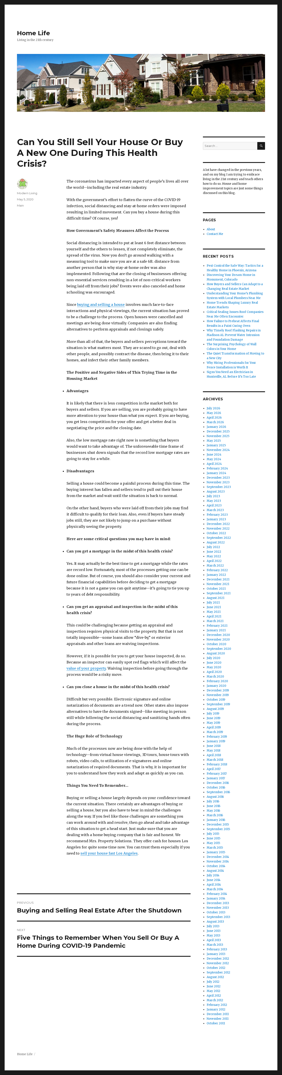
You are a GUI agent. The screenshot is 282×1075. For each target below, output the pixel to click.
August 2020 (216, 653)
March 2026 (215, 422)
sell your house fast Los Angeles (109, 853)
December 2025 (218, 431)
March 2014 (215, 889)
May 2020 (214, 667)
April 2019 (214, 727)
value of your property (86, 668)
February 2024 (217, 468)
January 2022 (216, 575)
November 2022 (218, 528)
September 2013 (218, 917)
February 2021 (217, 626)
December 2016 (218, 783)
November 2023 (218, 482)
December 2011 (218, 1014)
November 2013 (218, 908)
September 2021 (218, 593)
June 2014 (214, 880)
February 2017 (217, 774)
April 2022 (214, 561)
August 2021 (215, 598)
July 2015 (213, 834)
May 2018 (213, 750)
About (211, 229)
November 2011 (217, 1019)
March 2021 (215, 621)
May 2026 (214, 413)
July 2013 (213, 926)
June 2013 (214, 931)
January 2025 (216, 445)
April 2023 (214, 505)
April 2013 (214, 940)
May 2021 (214, 612)
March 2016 (215, 815)
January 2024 (216, 473)
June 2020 (214, 663)
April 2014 (214, 885)
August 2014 (215, 871)
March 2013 (215, 945)
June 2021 (214, 607)
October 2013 (216, 912)
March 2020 (215, 676)
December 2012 (218, 958)
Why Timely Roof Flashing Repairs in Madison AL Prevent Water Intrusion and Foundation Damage (234, 335)
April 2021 (214, 616)
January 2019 (216, 741)
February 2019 (217, 737)
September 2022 (219, 538)
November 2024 (218, 450)
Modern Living (27, 193)
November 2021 (218, 584)
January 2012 (216, 1009)
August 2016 (215, 797)
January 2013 (216, 954)
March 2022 (215, 565)
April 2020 (214, 672)
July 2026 (213, 408)
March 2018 (215, 760)
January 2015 (216, 852)
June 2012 (214, 986)
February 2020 (217, 681)
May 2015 (213, 843)
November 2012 (218, 963)
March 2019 (215, 732)
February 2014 (217, 894)
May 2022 (214, 556)
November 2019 (218, 695)
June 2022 (214, 552)
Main (20, 205)
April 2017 (214, 769)
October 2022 (216, 533)
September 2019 (218, 704)
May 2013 (213, 935)
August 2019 (215, 709)
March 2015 (215, 848)
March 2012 (215, 1000)
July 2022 (213, 547)
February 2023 (217, 515)
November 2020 (218, 639)
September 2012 (218, 972)
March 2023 (215, 510)
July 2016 (213, 801)
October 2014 (216, 866)
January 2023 (216, 519)
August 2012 (215, 977)
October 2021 (216, 589)
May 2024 (214, 459)
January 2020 (216, 686)
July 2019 (213, 713)
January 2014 (216, 898)
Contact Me (215, 234)
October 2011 (216, 1023)
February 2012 (217, 1005)
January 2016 (216, 820)
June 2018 (214, 746)
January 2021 (216, 630)
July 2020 (213, 658)
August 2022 (216, 542)
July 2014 (213, 875)
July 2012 (213, 982)
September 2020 (219, 649)
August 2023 (216, 491)
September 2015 (218, 829)
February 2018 (217, 764)
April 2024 (214, 464)
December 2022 (218, 524)
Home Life (33, 33)
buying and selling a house (101, 304)
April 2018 (214, 755)
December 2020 (218, 635)
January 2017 (216, 778)
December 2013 (218, 903)
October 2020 (216, 644)
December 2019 (218, 690)
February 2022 (217, 570)
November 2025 (218, 436)
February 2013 (217, 949)
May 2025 (214, 441)
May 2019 (213, 723)
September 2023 (219, 487)
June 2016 (213, 806)
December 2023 (218, 478)
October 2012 (216, 968)
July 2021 (213, 602)
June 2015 (213, 838)
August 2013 (215, 922)
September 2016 (218, 792)
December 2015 (218, 824)
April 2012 (214, 995)
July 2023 (213, 496)
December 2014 (218, 857)
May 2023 (214, 501)
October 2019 (216, 700)
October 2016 (216, 787)
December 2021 (218, 579)
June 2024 (214, 454)
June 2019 (213, 718)
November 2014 (218, 861)
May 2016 (213, 811)
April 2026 (214, 417)
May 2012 (213, 991)
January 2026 (216, 427)
